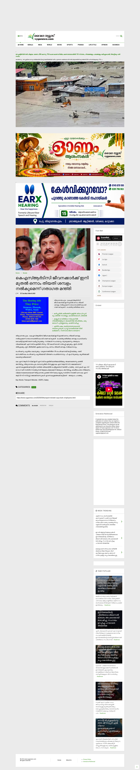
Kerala (25, 273)
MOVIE (59, 45)
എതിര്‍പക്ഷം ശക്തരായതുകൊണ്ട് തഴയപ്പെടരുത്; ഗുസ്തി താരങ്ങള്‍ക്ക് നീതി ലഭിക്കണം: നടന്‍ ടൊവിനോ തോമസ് (67, 328)
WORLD (49, 45)
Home (18, 273)
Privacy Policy (87, 759)
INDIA (40, 45)
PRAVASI (81, 45)
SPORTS (70, 45)
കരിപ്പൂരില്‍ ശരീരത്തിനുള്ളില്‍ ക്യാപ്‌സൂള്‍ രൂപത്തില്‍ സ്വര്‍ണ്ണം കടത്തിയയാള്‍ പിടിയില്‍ (69, 315)
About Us (69, 760)
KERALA (30, 45)
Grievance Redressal (89, 761)
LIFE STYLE (92, 45)
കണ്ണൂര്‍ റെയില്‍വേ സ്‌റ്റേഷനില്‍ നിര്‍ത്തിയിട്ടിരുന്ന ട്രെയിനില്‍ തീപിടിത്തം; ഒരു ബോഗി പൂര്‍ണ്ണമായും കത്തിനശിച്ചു (69, 321)
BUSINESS (116, 45)
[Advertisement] (70, 16)
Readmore (107, 605)
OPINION (104, 45)
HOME (21, 45)
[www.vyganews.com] (41, 40)
